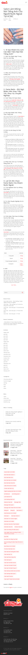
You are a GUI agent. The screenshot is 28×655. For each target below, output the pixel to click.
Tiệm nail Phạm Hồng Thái (10, 557)
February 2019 (7, 370)
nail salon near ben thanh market (11, 524)
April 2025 (6, 349)
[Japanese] (3, 653)
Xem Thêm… (14, 285)
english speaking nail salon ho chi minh (12, 491)
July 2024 (5, 361)
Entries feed (6, 398)
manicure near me (8, 502)
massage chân (17, 502)
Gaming (5, 382)
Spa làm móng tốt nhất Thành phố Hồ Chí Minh (13, 542)
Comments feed (7, 400)
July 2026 (5, 334)
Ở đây (21, 255)
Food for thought (7, 381)
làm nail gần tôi (8, 496)
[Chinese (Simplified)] (1, 653)
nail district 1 (19, 510)
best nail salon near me (9, 483)
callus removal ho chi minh (10, 485)
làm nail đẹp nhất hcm (9, 499)
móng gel (6, 510)
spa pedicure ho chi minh (9, 546)
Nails (10, 20)
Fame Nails (15, 105)
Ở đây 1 (21, 263)
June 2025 (6, 345)
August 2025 (6, 341)
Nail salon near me (8, 526)
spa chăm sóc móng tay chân (10, 539)
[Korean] (5, 653)
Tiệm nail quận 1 (8, 559)
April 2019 (6, 367)
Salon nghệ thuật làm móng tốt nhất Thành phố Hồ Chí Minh (12, 533)
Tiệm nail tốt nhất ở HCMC (10, 565)
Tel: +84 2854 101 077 (8, 641)
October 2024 (6, 358)
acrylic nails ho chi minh (9, 472)
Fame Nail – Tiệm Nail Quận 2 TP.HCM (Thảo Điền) (13, 311)
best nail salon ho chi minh (10, 480)
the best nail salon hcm (9, 549)
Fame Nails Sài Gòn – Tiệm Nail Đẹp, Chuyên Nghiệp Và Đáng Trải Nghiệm (13, 302)
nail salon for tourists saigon (10, 518)
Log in (5, 396)
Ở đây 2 (21, 265)
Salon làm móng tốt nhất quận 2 (11, 529)
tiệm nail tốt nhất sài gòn (10, 562)
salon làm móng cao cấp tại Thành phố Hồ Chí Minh (13, 100)
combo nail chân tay (8, 488)
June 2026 (6, 336)
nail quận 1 (6, 515)
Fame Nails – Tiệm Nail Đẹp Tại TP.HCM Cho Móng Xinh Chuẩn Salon (13, 305)
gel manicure (7, 494)
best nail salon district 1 (9, 474)
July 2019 (5, 365)
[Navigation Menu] (26, 2)
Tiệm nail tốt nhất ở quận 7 (10, 568)
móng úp (12, 510)
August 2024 (6, 359)
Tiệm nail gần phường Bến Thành (11, 551)
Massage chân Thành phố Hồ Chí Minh (12, 507)
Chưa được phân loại (8, 379)
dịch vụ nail (9, 64)
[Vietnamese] (6, 653)
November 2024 (7, 356)
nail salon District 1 (15, 515)
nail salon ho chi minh (9, 521)
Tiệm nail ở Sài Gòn (8, 576)
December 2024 (7, 354)
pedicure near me (18, 526)
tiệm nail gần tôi (8, 554)
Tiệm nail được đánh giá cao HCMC (12, 570)
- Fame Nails (6, 322)
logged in (11, 587)
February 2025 (7, 352)
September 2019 (7, 363)
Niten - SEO (8, 19)
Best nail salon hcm (8, 477)
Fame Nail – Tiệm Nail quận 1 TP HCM (12, 313)
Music (5, 384)
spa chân (6, 536)
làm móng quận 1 (16, 494)
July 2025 (5, 343)
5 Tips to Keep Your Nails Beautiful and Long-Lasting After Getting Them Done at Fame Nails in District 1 (13, 323)
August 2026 (6, 332)
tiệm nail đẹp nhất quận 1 (10, 573)
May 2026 (6, 338)
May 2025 (6, 347)
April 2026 (6, 339)
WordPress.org (7, 402)
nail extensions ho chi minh (10, 513)
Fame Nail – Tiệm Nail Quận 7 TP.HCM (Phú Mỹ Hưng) (14, 308)
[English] (2, 653)
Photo (5, 388)
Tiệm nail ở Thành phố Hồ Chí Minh (11, 579)
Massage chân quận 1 (9, 504)
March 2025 (6, 350)
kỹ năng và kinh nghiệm (15, 79)
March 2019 (6, 369)
